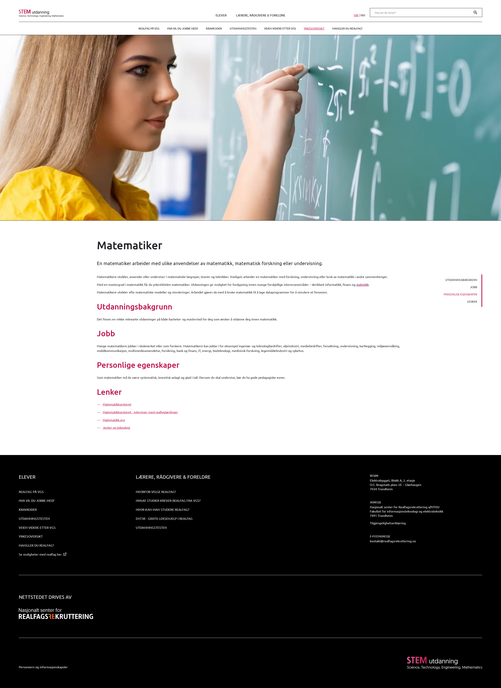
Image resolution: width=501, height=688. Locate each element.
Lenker (472, 301)
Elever (221, 15)
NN (362, 15)
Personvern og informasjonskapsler (43, 667)
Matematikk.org (114, 420)
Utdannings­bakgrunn (461, 279)
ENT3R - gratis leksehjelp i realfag (164, 518)
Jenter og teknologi (116, 427)
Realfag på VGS (149, 28)
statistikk (362, 284)
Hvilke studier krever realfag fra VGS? (168, 500)
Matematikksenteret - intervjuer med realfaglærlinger (140, 412)
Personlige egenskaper (460, 294)
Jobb (473, 287)
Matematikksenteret (117, 404)
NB (356, 15)
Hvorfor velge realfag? (156, 492)
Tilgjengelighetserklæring (388, 523)
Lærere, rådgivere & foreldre (260, 15)
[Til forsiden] (75, 13)
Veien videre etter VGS (280, 28)
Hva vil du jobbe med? (182, 28)
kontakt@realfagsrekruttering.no (393, 541)
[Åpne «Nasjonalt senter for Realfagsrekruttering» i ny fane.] (56, 613)
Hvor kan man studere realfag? (162, 509)
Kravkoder (214, 28)
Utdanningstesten (243, 28)
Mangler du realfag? (347, 28)
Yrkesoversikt (314, 28)
